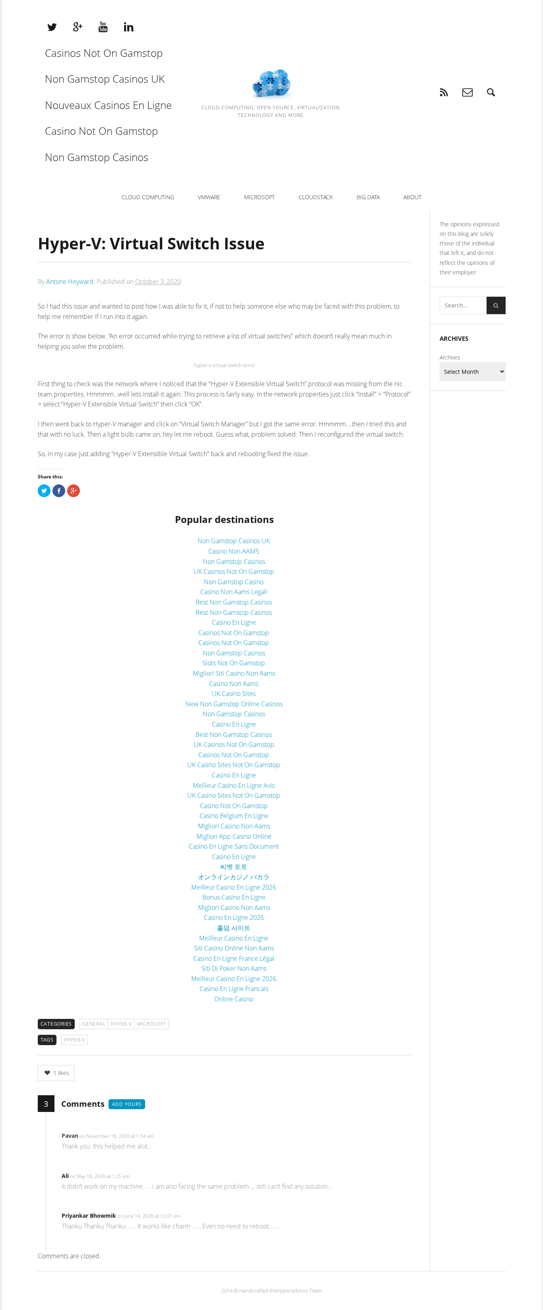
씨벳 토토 (233, 866)
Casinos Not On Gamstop (104, 53)
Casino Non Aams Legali (234, 591)
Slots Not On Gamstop (233, 663)
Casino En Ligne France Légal (233, 958)
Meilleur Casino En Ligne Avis (234, 785)
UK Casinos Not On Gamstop (234, 571)
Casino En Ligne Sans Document (234, 846)
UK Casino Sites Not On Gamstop (233, 764)
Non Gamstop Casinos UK (105, 79)
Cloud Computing (148, 197)
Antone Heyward (69, 281)
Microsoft (259, 197)
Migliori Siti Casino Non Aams (234, 673)
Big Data (368, 197)
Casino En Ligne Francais (234, 988)
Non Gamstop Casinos (96, 157)
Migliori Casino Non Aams (234, 826)
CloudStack (316, 197)
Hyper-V (121, 1023)
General (93, 1023)
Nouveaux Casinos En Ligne (108, 105)
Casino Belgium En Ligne (234, 815)
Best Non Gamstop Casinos (234, 602)
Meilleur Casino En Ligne (233, 938)
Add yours (127, 1104)
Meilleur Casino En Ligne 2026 (233, 887)
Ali (65, 1176)
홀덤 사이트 (233, 927)
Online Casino (233, 999)
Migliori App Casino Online (234, 836)
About (412, 197)
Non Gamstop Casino (234, 581)
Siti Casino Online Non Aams (234, 948)
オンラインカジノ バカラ (234, 877)
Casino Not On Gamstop (101, 131)
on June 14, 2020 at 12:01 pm (149, 1216)
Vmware (209, 197)
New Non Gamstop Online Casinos (234, 704)
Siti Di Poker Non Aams (234, 968)
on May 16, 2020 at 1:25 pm (100, 1176)
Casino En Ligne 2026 (234, 917)
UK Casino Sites (234, 693)
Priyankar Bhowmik (89, 1215)
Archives (450, 357)
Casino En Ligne (234, 622)
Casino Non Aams (233, 683)
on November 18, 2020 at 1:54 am (117, 1136)
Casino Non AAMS (233, 551)
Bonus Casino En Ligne (234, 897)
